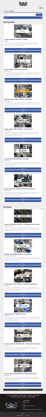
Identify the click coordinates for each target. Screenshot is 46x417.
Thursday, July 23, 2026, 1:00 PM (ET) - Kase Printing (17, 159)
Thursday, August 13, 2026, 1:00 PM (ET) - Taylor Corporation (19, 129)
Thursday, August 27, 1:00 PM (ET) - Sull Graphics (16, 69)
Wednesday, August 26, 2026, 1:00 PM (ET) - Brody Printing (18, 99)
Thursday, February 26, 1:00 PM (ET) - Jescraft (15, 314)
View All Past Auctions (23, 389)
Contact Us (23, 49)
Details (23, 51)
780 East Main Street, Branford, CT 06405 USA (32, 409)
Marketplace (24, 396)
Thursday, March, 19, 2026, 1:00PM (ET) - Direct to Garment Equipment (21, 284)
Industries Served (23, 395)
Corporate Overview (15, 395)
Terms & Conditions (31, 396)
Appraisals (19, 396)
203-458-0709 (25, 402)
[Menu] (40, 8)
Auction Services (36, 395)
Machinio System (19, 415)
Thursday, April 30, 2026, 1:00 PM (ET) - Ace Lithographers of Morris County (22, 224)
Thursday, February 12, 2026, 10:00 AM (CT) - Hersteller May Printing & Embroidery (24, 344)
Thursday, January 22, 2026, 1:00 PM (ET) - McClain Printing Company (21, 373)
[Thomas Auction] (11, 405)
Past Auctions (13, 396)
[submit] (39, 15)
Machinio (27, 415)
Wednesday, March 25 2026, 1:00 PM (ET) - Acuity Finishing (18, 254)
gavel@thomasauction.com (28, 405)
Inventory (8, 395)
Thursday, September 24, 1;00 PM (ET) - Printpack (16, 39)
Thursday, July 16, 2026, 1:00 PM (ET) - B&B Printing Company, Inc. (20, 189)
